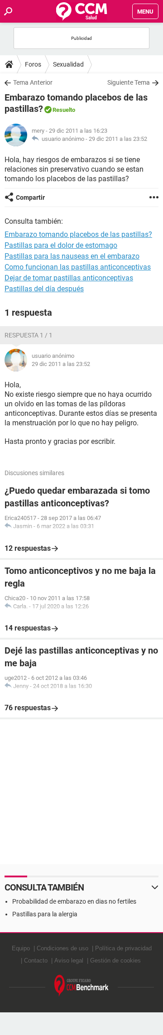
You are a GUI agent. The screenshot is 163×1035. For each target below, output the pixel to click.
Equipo (21, 948)
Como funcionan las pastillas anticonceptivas (78, 267)
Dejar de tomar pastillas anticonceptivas (69, 278)
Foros (33, 64)
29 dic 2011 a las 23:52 (118, 138)
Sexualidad (68, 64)
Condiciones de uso (62, 948)
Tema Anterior (33, 82)
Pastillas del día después (44, 288)
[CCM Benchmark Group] (81, 986)
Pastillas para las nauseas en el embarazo (72, 256)
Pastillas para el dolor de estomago (61, 245)
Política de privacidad (123, 948)
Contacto (36, 960)
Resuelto (64, 109)
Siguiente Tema (128, 82)
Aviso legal (68, 960)
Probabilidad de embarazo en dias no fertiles (74, 901)
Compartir (30, 197)
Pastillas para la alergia (44, 914)
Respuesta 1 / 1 (29, 335)
